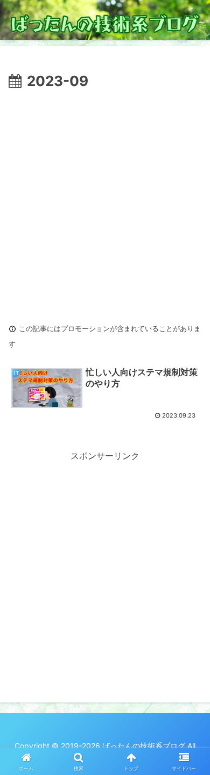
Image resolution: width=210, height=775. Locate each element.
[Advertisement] (105, 203)
